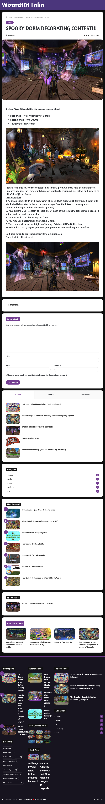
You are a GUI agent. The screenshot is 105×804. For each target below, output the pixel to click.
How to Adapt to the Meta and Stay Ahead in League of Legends (48, 415)
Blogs (16, 17)
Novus (18, 757)
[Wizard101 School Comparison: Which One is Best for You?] (39, 741)
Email (8, 365)
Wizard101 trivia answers (12, 783)
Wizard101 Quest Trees (12, 774)
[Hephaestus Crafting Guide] (13, 547)
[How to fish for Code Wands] (13, 558)
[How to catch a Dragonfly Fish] (13, 536)
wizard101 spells (10, 778)
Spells (9, 479)
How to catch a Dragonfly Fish (34, 532)
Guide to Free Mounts (63, 642)
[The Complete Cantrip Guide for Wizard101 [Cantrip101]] (13, 453)
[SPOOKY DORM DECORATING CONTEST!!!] (13, 430)
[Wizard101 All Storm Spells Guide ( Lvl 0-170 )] (13, 524)
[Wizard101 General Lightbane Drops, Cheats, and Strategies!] (47, 741)
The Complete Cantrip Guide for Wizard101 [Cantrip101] (44, 449)
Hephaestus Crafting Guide (33, 544)
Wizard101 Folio (40, 799)
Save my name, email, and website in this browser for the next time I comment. (37, 375)
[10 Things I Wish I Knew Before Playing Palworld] (13, 407)
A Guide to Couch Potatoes (32, 566)
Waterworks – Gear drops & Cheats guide (38, 510)
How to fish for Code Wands (33, 555)
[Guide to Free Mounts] (64, 634)
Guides (10, 475)
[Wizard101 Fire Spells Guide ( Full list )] (39, 737)
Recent (18, 394)
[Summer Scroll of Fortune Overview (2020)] (40, 634)
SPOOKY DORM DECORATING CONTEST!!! (37, 427)
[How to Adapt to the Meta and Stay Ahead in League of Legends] (13, 419)
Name (8, 356)
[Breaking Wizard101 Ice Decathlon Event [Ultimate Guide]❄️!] (31, 741)
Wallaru (7, 765)
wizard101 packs (10, 770)
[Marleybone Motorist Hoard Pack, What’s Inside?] (16, 634)
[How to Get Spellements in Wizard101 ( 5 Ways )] (13, 581)
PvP (8, 491)
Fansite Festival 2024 (30, 438)
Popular (51, 394)
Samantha (11, 35)
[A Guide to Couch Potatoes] (13, 570)
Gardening (8, 752)
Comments (85, 394)
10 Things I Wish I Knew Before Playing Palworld (41, 404)
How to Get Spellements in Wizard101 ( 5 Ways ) (41, 578)
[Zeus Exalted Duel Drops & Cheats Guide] (35, 678)
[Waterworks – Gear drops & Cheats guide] (13, 513)
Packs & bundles (10, 761)
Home (9, 17)
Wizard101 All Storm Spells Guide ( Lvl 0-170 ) (40, 521)
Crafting (10, 487)
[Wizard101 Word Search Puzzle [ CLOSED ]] (35, 696)
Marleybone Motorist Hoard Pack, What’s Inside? (14, 644)
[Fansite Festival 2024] (13, 441)
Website (57, 365)
